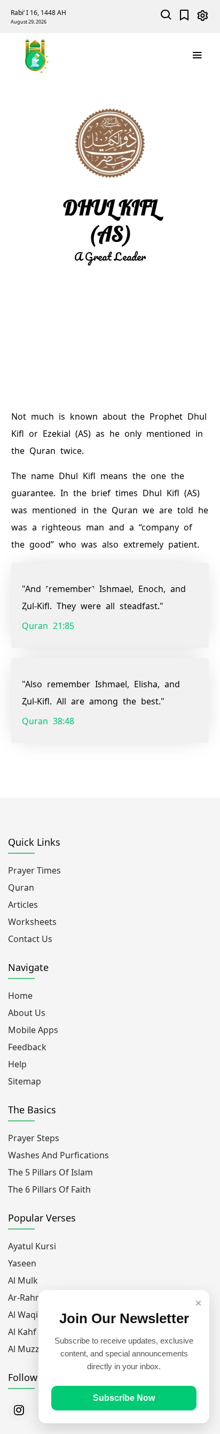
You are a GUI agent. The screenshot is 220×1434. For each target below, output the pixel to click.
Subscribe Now (124, 1397)
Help (17, 1064)
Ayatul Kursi (32, 1246)
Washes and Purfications (58, 1155)
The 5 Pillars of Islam (50, 1172)
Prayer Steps (33, 1138)
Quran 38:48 (48, 721)
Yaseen (22, 1263)
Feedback (27, 1047)
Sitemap (24, 1081)
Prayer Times (34, 870)
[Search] (166, 16)
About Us (26, 1013)
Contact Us (30, 939)
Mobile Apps (33, 1030)
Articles (23, 905)
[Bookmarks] (184, 16)
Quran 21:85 (48, 626)
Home (20, 995)
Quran (21, 887)
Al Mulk (23, 1280)
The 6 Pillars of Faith (49, 1189)
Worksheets (32, 922)
